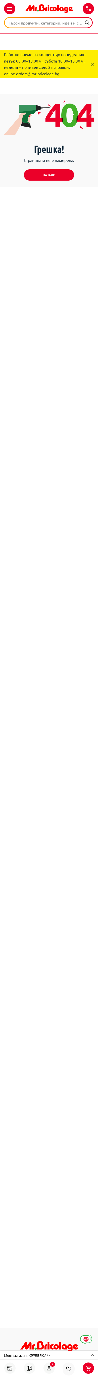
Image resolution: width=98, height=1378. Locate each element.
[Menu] (9, 8)
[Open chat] (86, 1339)
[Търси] (87, 22)
